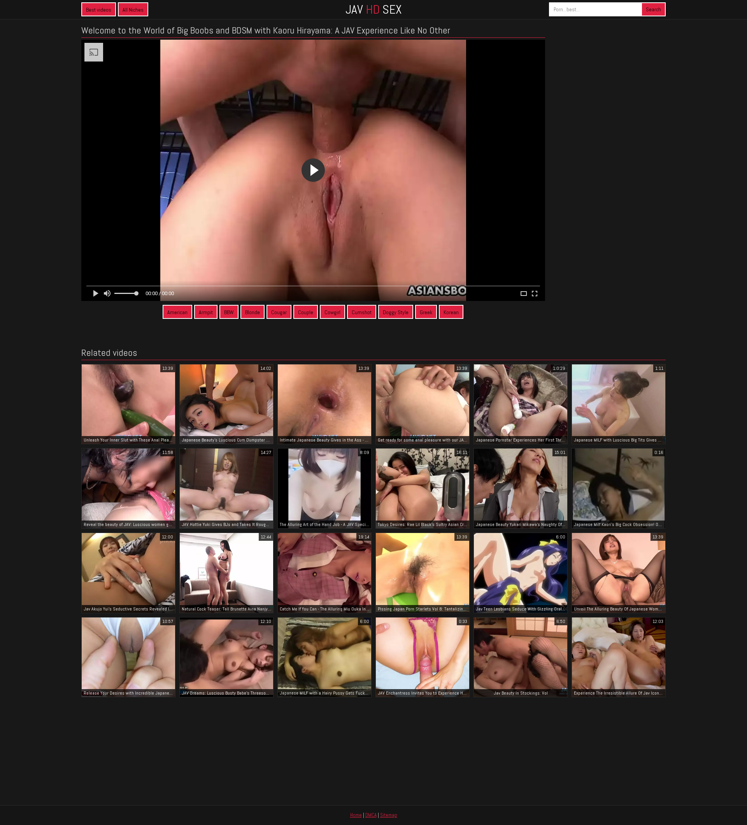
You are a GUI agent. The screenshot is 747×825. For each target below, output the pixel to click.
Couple (305, 312)
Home (356, 815)
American (177, 312)
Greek (426, 312)
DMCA (371, 815)
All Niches (133, 9)
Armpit (206, 312)
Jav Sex (373, 9)
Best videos (98, 9)
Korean (451, 312)
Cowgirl (332, 312)
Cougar (279, 312)
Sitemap (388, 815)
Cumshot (362, 312)
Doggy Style (396, 312)
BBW (229, 312)
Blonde (252, 312)
